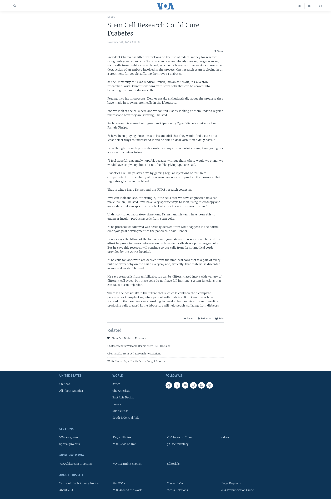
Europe (117, 404)
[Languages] (299, 6)
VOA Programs (68, 437)
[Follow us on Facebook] (169, 385)
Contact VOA (175, 483)
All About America (71, 390)
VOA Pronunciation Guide (237, 490)
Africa (116, 384)
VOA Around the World (128, 490)
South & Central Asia (125, 417)
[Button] (219, 51)
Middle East (120, 411)
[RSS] (201, 385)
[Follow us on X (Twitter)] (177, 385)
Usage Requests (231, 483)
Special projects (69, 444)
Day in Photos (122, 437)
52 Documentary (177, 444)
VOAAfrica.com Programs (75, 463)
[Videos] (310, 6)
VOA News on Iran (125, 444)
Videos (225, 437)
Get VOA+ (119, 483)
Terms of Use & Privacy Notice (78, 483)
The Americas (121, 390)
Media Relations (177, 490)
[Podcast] (209, 385)
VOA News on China (179, 437)
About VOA (66, 490)
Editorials (173, 463)
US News (65, 384)
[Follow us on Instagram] (193, 385)
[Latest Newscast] (320, 6)
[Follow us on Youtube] (185, 385)
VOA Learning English (127, 463)
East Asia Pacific (123, 397)
